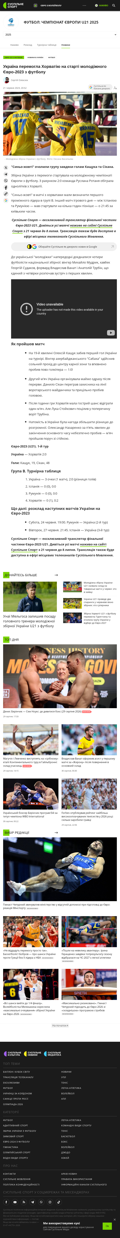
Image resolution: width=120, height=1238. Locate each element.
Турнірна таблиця (46, 44)
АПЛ (63, 1098)
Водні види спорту (15, 1157)
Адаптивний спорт (15, 1125)
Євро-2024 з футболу (16, 1141)
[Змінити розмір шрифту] (115, 88)
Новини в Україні (35, 57)
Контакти (9, 1173)
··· (84, 5)
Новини (65, 44)
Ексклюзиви (11, 1082)
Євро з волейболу (51, 5)
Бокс (64, 1141)
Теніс (64, 1082)
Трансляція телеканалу (18, 1077)
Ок (107, 1226)
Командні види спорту (76, 1125)
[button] (6, 167)
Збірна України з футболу (19, 1130)
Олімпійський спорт (16, 1152)
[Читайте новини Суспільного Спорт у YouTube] (15, 1202)
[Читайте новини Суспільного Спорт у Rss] (24, 1202)
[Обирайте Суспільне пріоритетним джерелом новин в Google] (6, 200)
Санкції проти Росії (15, 1098)
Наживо (14, 44)
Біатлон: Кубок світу (16, 1071)
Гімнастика (10, 1147)
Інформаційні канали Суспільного (84, 1184)
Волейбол (68, 1093)
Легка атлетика (71, 1088)
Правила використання (76, 1179)
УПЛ (63, 1077)
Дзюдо (65, 1152)
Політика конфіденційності (21, 1184)
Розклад (28, 44)
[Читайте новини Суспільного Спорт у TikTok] (59, 1202)
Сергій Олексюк (19, 80)
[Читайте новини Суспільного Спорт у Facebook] (6, 1202)
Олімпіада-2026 (13, 1104)
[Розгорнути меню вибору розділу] (35, 5)
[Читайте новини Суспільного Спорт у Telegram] (32, 1202)
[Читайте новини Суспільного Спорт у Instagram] (50, 1202)
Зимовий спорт (13, 1136)
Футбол (51, 57)
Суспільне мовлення (16, 1179)
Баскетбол (68, 1136)
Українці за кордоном (17, 1093)
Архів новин (69, 1173)
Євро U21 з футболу (13, 57)
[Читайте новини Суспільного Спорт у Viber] (41, 1202)
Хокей (65, 1157)
